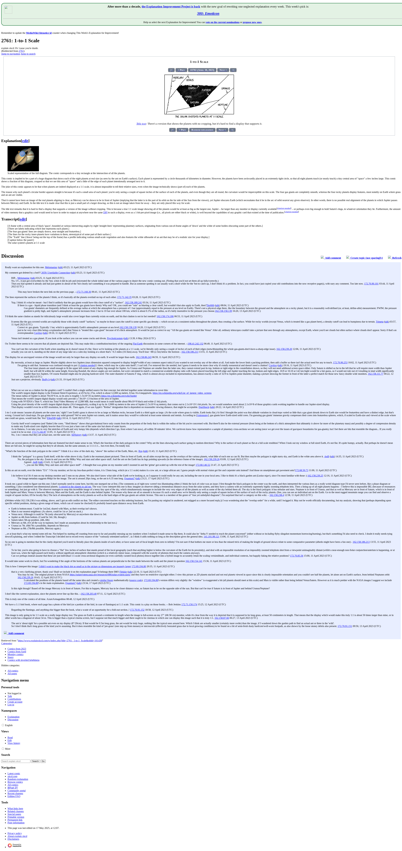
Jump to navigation (10, 53)
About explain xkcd (17, 836)
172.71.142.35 (124, 297)
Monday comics (15, 654)
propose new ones (252, 22)
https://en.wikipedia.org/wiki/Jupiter (119, 395)
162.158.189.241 (133, 302)
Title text (141, 123)
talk (60, 267)
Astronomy (202, 415)
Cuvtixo (38, 333)
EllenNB (51, 418)
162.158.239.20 (284, 349)
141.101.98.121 (211, 536)
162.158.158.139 (223, 311)
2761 (21, 51)
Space (11, 657)
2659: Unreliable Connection (55, 272)
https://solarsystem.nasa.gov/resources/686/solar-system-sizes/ (100, 574)
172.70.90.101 (371, 283)
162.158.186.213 (189, 351)
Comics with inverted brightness (23, 660)
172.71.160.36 (84, 291)
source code (136, 580)
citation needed (87, 365)
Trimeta (379, 321)
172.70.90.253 (340, 362)
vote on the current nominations (222, 22)
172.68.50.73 (301, 470)
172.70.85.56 (296, 555)
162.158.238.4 (276, 495)
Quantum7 (129, 478)
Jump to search (28, 53)
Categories (6, 643)
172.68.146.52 (203, 465)
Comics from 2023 (17, 648)
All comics (13, 670)
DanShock (204, 407)
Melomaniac (51, 267)
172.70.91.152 (137, 609)
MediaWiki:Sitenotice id (39, 33)
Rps (140, 451)
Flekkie (123, 571)
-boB (326, 456)
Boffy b (46, 379)
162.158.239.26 (212, 459)
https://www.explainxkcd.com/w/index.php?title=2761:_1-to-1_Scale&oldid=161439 (60, 640)
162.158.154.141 (193, 561)
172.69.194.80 (139, 566)
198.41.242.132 (195, 343)
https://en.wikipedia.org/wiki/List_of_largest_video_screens (182, 393)
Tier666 (210, 305)
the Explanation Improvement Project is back (171, 6)
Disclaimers (13, 839)
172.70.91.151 (345, 626)
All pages (12, 673)
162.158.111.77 (375, 373)
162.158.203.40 (89, 593)
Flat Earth (138, 343)
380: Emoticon (208, 13)
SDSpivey (76, 434)
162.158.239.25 (315, 475)
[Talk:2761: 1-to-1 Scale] (322, 257)
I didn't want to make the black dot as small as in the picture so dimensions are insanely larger (85, 566)
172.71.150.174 (189, 604)
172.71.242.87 (39, 432)
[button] (3, 725)
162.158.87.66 (222, 618)
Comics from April (17, 651)
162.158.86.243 (144, 357)
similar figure (106, 580)
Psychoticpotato (115, 338)
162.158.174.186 (165, 316)
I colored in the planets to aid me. (75, 486)
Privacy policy (15, 833)
